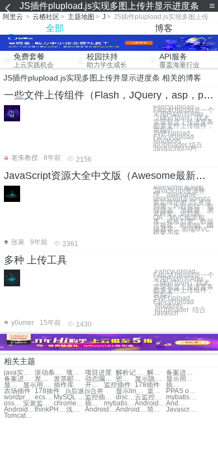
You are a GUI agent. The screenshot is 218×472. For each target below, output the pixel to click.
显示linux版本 (131, 391)
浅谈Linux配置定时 (75, 410)
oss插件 (13, 403)
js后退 (75, 391)
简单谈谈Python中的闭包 (156, 410)
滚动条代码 (50, 373)
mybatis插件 (181, 397)
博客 (164, 28)
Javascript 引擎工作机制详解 (181, 410)
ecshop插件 (44, 397)
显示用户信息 (181, 379)
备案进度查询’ (19, 379)
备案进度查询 (181, 373)
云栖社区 (45, 17)
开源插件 (94, 385)
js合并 (94, 391)
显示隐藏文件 (150, 379)
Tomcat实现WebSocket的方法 (19, 416)
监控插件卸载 (100, 397)
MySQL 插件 (69, 397)
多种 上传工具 (35, 260)
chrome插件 (69, 403)
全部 (55, 28)
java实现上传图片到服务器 (19, 373)
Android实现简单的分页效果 (150, 403)
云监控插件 (150, 397)
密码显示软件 (125, 379)
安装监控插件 (38, 403)
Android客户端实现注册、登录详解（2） (131, 410)
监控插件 (117, 385)
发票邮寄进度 (44, 379)
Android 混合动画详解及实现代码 (175, 403)
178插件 (147, 385)
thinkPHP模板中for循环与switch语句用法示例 (50, 410)
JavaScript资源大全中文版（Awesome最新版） (110, 175)
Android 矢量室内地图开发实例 (100, 410)
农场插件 (17, 391)
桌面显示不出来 (156, 391)
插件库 (64, 385)
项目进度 (75, 373)
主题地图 (81, 17)
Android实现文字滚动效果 (19, 410)
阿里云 (13, 17)
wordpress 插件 (19, 397)
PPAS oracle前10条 (181, 391)
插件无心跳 (94, 403)
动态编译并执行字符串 (100, 379)
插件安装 (175, 385)
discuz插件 (125, 397)
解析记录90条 (131, 373)
